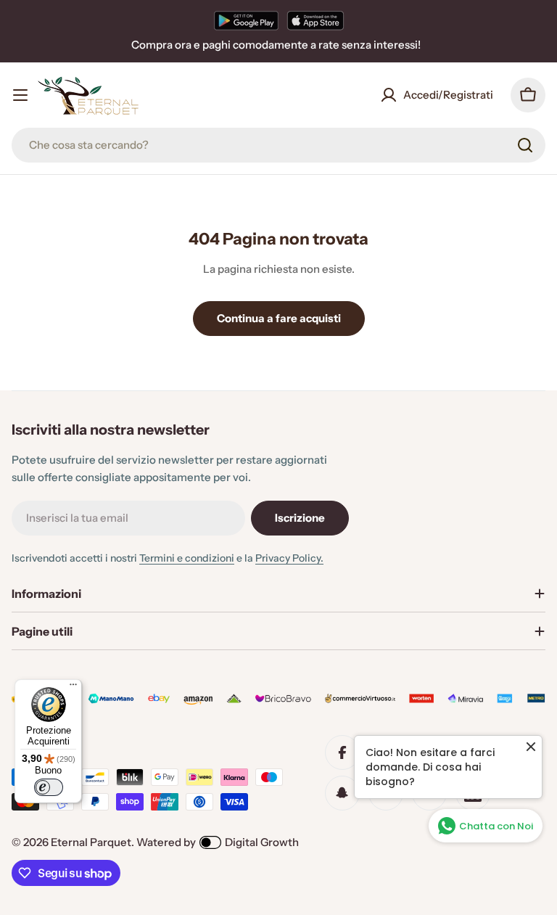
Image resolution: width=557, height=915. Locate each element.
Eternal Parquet (91, 842)
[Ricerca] (525, 145)
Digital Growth (262, 842)
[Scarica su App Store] (315, 20)
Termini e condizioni (186, 558)
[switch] (48, 787)
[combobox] (278, 145)
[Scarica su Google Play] (246, 20)
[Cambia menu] (20, 95)
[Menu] (73, 688)
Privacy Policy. (289, 558)
